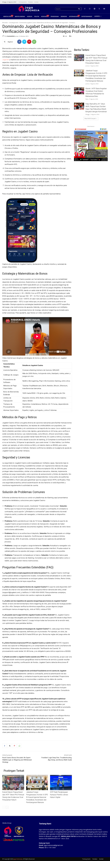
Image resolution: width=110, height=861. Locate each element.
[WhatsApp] (34, 42)
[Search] (79, 9)
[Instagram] (90, 9)
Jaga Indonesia (17, 859)
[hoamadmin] (3, 36)
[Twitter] (99, 9)
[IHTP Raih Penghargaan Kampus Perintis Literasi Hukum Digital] (61, 782)
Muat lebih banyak (90, 118)
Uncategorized (13, 22)
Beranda (5, 22)
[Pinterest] (29, 42)
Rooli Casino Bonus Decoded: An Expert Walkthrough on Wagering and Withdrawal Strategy (17, 760)
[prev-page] (3, 807)
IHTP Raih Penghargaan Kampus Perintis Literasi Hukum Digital (59, 794)
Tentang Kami (86, 859)
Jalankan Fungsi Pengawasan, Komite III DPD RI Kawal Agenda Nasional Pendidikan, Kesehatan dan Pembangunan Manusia (37, 797)
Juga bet (5, 60)
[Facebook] (85, 9)
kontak (101, 859)
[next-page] (7, 807)
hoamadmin (11, 36)
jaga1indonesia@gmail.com (53, 845)
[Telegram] (94, 9)
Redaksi (94, 859)
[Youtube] (104, 9)
